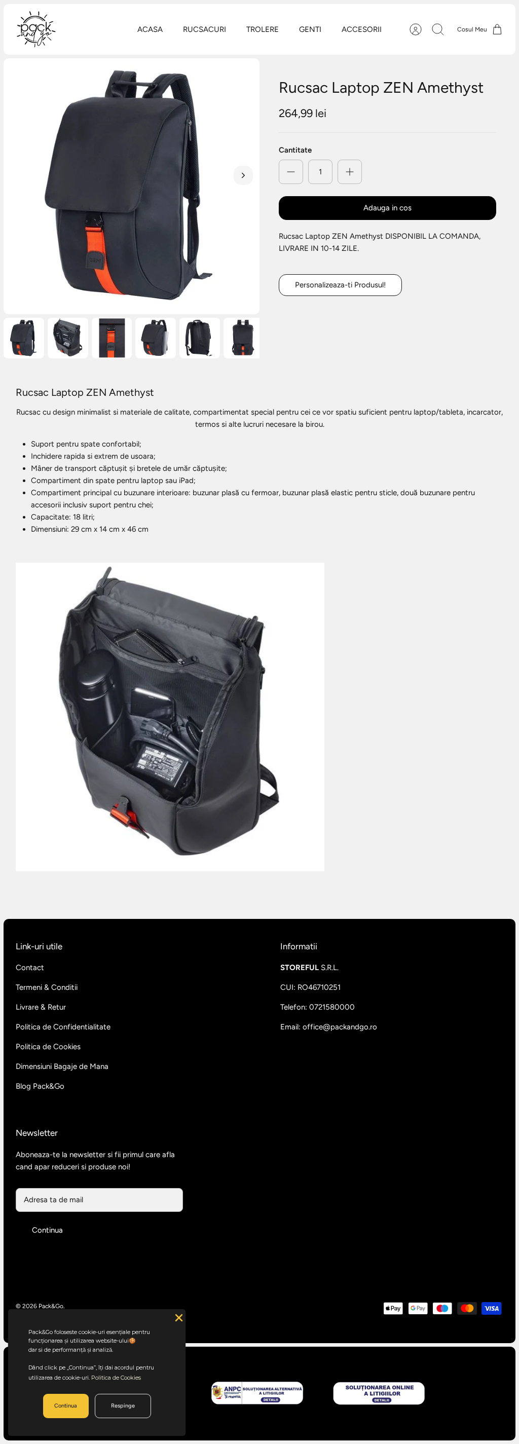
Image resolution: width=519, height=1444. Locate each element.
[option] (132, 186)
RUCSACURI (204, 29)
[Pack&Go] (36, 29)
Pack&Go (51, 1306)
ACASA (150, 29)
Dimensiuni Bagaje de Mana (62, 1066)
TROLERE (262, 29)
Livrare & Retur (41, 1007)
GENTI (310, 29)
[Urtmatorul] (243, 175)
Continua (47, 1230)
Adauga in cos (387, 207)
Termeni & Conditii (47, 987)
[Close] (178, 1317)
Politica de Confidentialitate (63, 1026)
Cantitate (295, 150)
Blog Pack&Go (40, 1086)
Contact (30, 967)
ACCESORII (362, 29)
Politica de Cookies (48, 1046)
